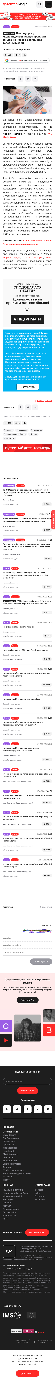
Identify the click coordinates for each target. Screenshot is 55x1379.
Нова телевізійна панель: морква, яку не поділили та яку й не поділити (26, 674)
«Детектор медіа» (43, 400)
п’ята (49, 257)
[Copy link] (35, 79)
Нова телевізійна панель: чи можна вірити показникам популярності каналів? (23, 723)
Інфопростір (9, 486)
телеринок (22, 430)
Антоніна (7, 1167)
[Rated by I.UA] (39, 1332)
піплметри (37, 430)
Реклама (7, 1202)
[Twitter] (28, 79)
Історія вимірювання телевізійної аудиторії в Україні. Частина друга (27, 839)
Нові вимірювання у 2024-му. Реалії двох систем (25, 650)
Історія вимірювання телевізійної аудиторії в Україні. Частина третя (27, 818)
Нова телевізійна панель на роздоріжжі (21, 699)
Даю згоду (27, 1373)
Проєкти (8, 1127)
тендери (9, 430)
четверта (38, 257)
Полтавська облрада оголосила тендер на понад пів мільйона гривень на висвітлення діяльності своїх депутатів (27, 547)
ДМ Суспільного (11, 1138)
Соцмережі (42, 1185)
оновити (46, 925)
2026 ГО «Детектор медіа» (19, 1268)
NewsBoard (8, 1151)
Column (15, 695)
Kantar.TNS (10, 438)
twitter (38, 1193)
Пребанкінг (8, 1144)
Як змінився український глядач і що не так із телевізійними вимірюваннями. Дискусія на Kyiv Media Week (25, 575)
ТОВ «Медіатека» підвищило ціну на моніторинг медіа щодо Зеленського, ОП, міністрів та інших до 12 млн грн (26, 492)
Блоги (14, 646)
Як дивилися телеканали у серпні (18, 627)
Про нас (8, 1185)
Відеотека (8, 1157)
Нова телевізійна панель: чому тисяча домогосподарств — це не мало (21, 749)
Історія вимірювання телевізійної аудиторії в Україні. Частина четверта (27, 796)
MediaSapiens (9, 1135)
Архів (5, 1218)
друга (17, 257)
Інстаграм (40, 1199)
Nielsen (34, 434)
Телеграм (39, 1196)
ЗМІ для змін (9, 1141)
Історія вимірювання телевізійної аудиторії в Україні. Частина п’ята (27, 775)
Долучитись (28, 386)
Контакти (7, 1206)
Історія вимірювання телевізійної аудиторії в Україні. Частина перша (27, 865)
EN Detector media (12, 1164)
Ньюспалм (8, 1176)
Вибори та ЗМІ (10, 1160)
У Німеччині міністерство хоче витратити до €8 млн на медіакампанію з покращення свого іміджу (27, 519)
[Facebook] (20, 79)
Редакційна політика (13, 1190)
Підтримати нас (11, 1209)
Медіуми (7, 1180)
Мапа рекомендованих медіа (17, 1173)
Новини (15, 27)
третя (26, 257)
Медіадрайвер (10, 1147)
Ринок (6, 27)
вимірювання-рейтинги (16, 434)
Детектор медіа (10, 1131)
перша (7, 257)
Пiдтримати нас (37, 1232)
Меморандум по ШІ (12, 1196)
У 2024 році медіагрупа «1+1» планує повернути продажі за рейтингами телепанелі (27, 602)
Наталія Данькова (21, 49)
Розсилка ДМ (9, 1215)
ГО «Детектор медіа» (13, 1170)
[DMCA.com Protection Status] (17, 1332)
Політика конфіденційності (16, 1193)
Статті (14, 568)
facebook (39, 1190)
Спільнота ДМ (27, 1000)
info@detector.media (15, 1265)
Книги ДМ (8, 1199)
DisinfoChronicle (10, 1154)
